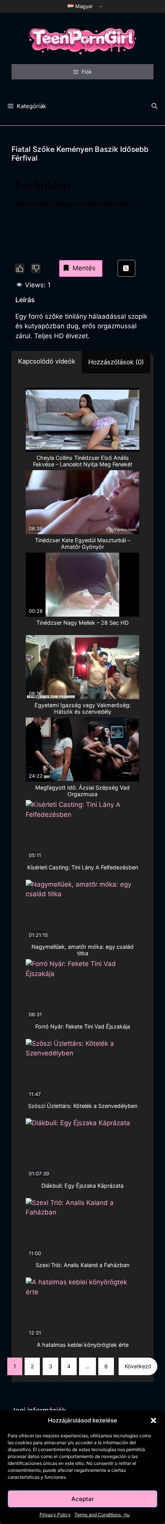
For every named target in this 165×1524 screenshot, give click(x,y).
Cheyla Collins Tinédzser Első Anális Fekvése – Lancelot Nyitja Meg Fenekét (82, 460)
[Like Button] (20, 268)
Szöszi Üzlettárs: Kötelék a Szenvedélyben (82, 1106)
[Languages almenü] (100, 6)
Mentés (84, 268)
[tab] (47, 362)
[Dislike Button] (36, 268)
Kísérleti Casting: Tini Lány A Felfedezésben (82, 867)
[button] (153, 1420)
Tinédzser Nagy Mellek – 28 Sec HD (82, 622)
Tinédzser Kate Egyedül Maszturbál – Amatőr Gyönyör (82, 543)
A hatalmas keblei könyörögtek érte (83, 1344)
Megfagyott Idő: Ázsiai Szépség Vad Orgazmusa (82, 790)
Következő (138, 1366)
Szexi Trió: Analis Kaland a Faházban (82, 1265)
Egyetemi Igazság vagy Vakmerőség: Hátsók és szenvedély (83, 708)
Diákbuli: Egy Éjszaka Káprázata (82, 1185)
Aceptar (82, 1499)
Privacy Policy (55, 1514)
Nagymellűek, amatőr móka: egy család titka (82, 949)
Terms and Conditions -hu (102, 1514)
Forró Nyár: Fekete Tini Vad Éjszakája (82, 1026)
